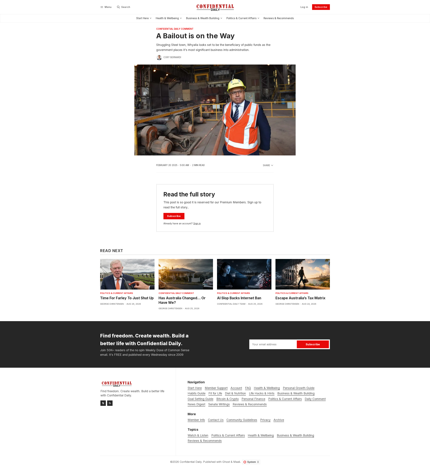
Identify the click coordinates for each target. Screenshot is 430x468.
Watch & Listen (198, 435)
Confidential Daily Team (231, 304)
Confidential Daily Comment (175, 29)
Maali (236, 461)
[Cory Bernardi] (159, 57)
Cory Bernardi (172, 57)
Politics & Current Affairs (116, 293)
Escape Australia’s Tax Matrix (300, 298)
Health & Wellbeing (261, 435)
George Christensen (112, 304)
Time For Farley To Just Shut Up (127, 298)
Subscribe (321, 7)
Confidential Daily (191, 461)
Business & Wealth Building (295, 435)
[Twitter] (103, 403)
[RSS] (110, 403)
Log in (304, 7)
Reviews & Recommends (205, 440)
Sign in (197, 223)
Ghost (226, 461)
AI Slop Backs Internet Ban (239, 298)
